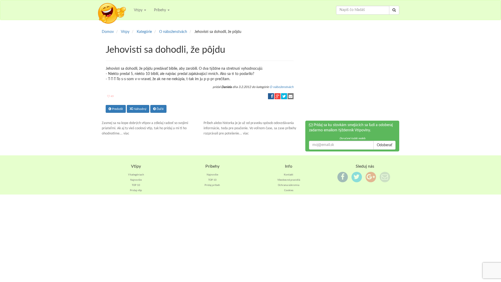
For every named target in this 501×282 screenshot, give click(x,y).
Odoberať (384, 145)
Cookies (288, 190)
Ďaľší (160, 108)
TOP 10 (136, 185)
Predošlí (117, 108)
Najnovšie (136, 180)
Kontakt (288, 174)
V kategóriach (136, 174)
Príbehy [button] (160, 10)
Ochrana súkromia (288, 185)
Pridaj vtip (136, 190)
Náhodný (139, 108)
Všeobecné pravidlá (288, 180)
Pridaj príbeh (212, 185)
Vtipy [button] (139, 10)
